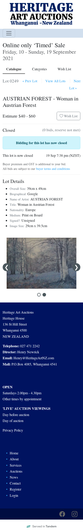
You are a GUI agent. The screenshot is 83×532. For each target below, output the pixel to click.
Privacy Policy (13, 430)
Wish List (70, 116)
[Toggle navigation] (9, 33)
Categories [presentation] (39, 69)
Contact (15, 483)
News (14, 477)
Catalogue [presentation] (13, 68)
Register (15, 489)
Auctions (16, 471)
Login (14, 495)
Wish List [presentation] (64, 69)
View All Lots (55, 81)
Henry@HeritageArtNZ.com (34, 357)
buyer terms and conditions (53, 169)
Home (14, 453)
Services (15, 465)
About (14, 459)
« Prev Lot (29, 81)
